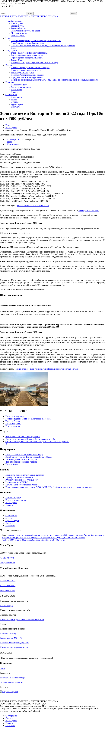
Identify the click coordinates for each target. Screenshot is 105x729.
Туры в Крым (17, 60)
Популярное (11, 50)
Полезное (9, 82)
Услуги (8, 38)
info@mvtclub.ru (7, 563)
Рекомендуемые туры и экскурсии (27, 55)
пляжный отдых (75, 535)
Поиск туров (17, 23)
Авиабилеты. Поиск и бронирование (28, 43)
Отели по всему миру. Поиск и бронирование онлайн (36, 40)
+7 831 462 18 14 (7, 580)
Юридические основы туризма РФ (27, 77)
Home (8, 125)
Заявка (14, 99)
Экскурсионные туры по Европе (26, 31)
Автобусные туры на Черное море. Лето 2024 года (28, 457)
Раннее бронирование (94, 535)
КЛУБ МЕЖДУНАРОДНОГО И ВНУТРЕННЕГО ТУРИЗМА (29, 16)
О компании (11, 94)
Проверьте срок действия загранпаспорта (30, 67)
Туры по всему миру (15, 416)
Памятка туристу (19, 85)
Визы (13, 48)
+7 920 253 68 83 (7, 585)
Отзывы (14, 102)
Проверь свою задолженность (19, 477)
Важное (9, 65)
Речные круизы (18, 35)
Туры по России (18, 28)
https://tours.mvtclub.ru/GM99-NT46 (33, 205)
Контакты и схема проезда (12, 678)
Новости (15, 92)
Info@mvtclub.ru (7, 590)
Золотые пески (39, 535)
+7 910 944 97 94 (7, 558)
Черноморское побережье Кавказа (27, 58)
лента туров (52, 535)
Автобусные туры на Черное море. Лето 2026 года (34, 62)
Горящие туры (17, 26)
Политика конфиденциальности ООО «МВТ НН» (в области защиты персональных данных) (54, 80)
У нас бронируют (13, 21)
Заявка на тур (6, 605)
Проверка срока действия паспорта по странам (22, 619)
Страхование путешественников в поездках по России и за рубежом (43, 45)
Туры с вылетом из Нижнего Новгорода (29, 53)
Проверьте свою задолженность (25, 70)
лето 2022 (62, 535)
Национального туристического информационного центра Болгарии (47, 369)
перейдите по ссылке (88, 210)
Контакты (15, 107)
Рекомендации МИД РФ (22, 72)
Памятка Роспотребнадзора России (27, 75)
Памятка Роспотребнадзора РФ (14, 643)
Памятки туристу (8, 633)
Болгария (11, 535)
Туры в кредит (17, 104)
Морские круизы (19, 33)
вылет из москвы (24, 535)
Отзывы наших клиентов (12, 682)
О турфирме (11, 716)
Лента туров (16, 89)
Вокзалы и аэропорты (21, 87)
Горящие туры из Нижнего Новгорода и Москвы (28, 419)
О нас (2, 668)
